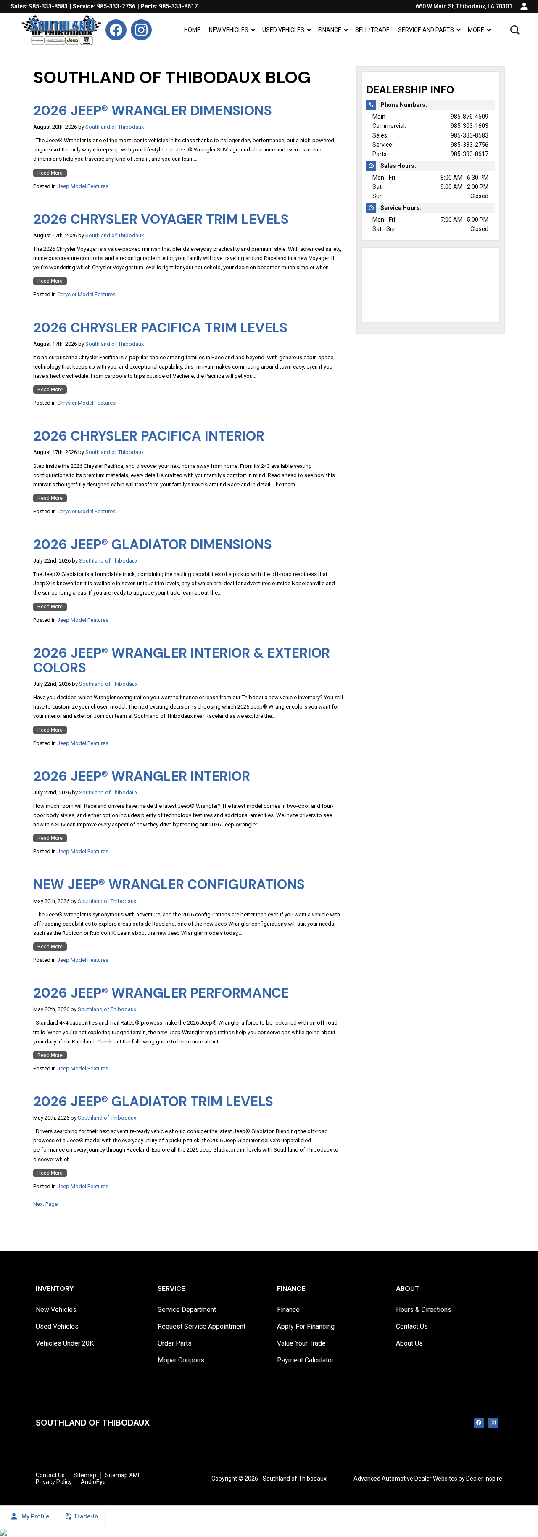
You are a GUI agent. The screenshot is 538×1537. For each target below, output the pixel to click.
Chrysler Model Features (86, 294)
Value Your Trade (301, 1343)
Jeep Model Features (82, 186)
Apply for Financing (306, 1326)
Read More (50, 173)
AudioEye (93, 1482)
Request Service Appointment (201, 1326)
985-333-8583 (469, 135)
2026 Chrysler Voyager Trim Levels (161, 219)
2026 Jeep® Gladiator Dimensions (152, 544)
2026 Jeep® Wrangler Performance (161, 993)
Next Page (45, 1204)
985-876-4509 (469, 116)
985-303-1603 (469, 125)
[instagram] (141, 29)
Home (192, 30)
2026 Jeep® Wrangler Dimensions (152, 110)
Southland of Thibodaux (114, 127)
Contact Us (412, 1326)
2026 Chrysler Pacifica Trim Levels (160, 328)
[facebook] (116, 29)
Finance (329, 30)
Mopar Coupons (181, 1360)
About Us (409, 1343)
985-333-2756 (469, 144)
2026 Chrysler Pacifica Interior (148, 436)
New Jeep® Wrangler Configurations (169, 884)
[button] (515, 30)
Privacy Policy (54, 1482)
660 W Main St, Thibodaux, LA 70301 (464, 6)
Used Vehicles (283, 30)
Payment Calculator (305, 1360)
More (475, 31)
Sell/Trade (372, 30)
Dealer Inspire (484, 1478)
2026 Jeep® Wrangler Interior (141, 776)
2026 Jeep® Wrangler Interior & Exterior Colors (181, 660)
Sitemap (85, 1475)
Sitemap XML (123, 1475)
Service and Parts (426, 30)
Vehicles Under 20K (65, 1343)
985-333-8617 (469, 154)
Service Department (187, 1309)
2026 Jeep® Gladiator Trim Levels (153, 1101)
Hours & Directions (423, 1309)
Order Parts (175, 1343)
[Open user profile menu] (524, 6)
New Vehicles (228, 30)
